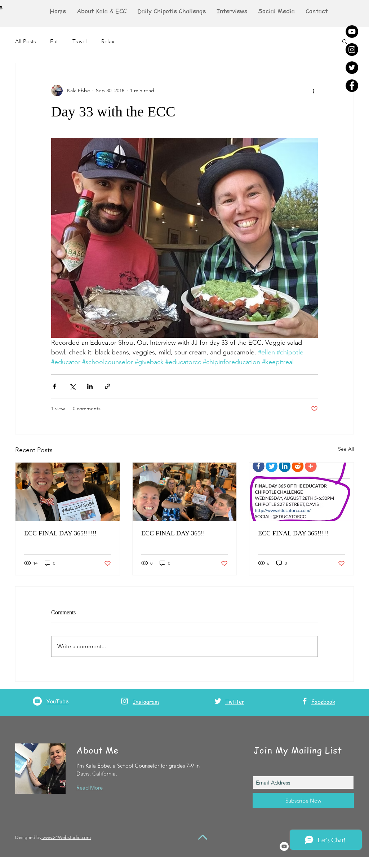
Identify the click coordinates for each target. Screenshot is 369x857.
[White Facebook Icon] (304, 701)
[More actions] (313, 90)
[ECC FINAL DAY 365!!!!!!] (67, 492)
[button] (276, 11)
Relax (107, 41)
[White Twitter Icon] (217, 701)
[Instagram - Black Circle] (352, 49)
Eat (54, 41)
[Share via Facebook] (54, 386)
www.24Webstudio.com (66, 837)
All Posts (25, 41)
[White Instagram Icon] (124, 701)
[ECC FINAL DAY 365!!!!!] (301, 492)
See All (346, 449)
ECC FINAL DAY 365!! (173, 533)
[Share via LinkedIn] (89, 386)
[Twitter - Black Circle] (352, 67)
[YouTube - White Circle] (37, 701)
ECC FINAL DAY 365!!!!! (293, 533)
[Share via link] (107, 386)
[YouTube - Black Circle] (352, 31)
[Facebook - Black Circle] (352, 85)
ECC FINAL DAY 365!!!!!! (60, 533)
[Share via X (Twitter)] (72, 386)
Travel (79, 41)
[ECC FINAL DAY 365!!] (185, 492)
